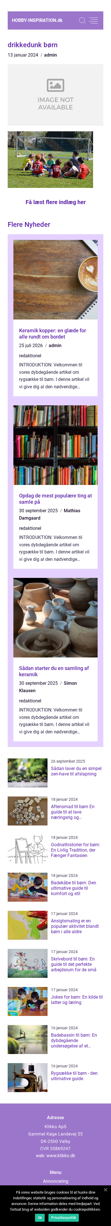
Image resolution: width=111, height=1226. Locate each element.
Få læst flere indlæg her (56, 202)
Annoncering (55, 1181)
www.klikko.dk (60, 1155)
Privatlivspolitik (63, 1218)
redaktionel (30, 355)
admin (50, 55)
